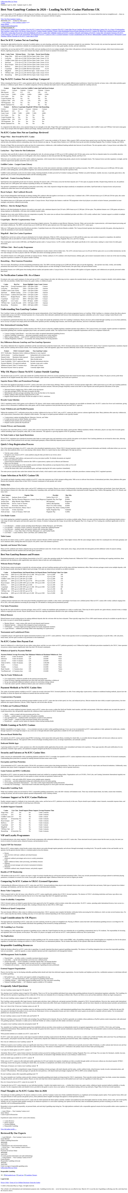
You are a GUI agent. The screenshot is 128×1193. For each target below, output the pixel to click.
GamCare (20, 1175)
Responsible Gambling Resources (103, 34)
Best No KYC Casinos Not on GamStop (13, 29)
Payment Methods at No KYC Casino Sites (36, 33)
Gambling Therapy (30, 1175)
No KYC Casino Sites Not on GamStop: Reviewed (73, 29)
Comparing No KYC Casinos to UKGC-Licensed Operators (49, 34)
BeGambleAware (9, 1175)
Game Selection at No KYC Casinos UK (86, 31)
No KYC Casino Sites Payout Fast (12, 33)
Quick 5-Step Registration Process (63, 31)
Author (3, 3)
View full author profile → (8, 1129)
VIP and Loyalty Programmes (20, 34)
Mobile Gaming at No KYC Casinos (62, 33)
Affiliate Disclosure (24, 1182)
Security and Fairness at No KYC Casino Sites (88, 33)
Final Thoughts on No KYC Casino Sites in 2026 (22, 36)
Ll (9, 1)
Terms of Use (14, 1182)
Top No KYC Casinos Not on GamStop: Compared (41, 29)
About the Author (35, 1182)
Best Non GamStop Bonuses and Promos (112, 31)
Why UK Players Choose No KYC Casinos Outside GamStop (34, 31)
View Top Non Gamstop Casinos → (11, 19)
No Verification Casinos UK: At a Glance (102, 29)
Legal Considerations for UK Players (80, 34)
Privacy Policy (5, 1182)
